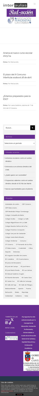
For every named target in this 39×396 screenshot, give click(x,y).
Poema (28, 288)
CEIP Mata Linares (11, 208)
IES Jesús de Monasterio (13, 263)
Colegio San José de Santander (15, 233)
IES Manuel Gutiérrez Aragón (14, 274)
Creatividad (22, 248)
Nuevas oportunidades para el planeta (19, 189)
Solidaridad (9, 296)
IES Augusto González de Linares (16, 255)
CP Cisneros (9, 244)
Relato (17, 292)
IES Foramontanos (23, 259)
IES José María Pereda (12, 270)
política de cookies (7, 391)
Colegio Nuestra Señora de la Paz (16, 226)
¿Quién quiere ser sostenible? (16, 175)
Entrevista (16, 252)
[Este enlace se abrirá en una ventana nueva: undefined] (19, 21)
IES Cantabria (9, 259)
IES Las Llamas (27, 270)
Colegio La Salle (23, 219)
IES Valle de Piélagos (25, 285)
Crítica (31, 248)
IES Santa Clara (27, 277)
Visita (26, 296)
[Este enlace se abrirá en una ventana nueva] (29, 361)
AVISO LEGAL (10, 328)
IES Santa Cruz (10, 281)
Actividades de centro (12, 204)
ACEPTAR (19, 394)
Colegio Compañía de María (14, 215)
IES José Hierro (25, 266)
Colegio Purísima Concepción (15, 230)
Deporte (8, 252)
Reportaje (25, 292)
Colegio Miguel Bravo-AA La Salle (16, 222)
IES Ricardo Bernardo (12, 277)
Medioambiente (10, 288)
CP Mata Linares (10, 248)
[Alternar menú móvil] (35, 4)
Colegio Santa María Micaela (14, 237)
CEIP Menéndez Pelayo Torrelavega (16, 211)
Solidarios (18, 296)
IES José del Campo (11, 266)
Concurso (23, 241)
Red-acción (8, 292)
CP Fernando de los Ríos (24, 244)
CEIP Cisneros (26, 204)
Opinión (20, 288)
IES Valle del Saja (10, 285)
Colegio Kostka (10, 219)
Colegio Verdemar (11, 241)
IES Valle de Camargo (24, 281)
